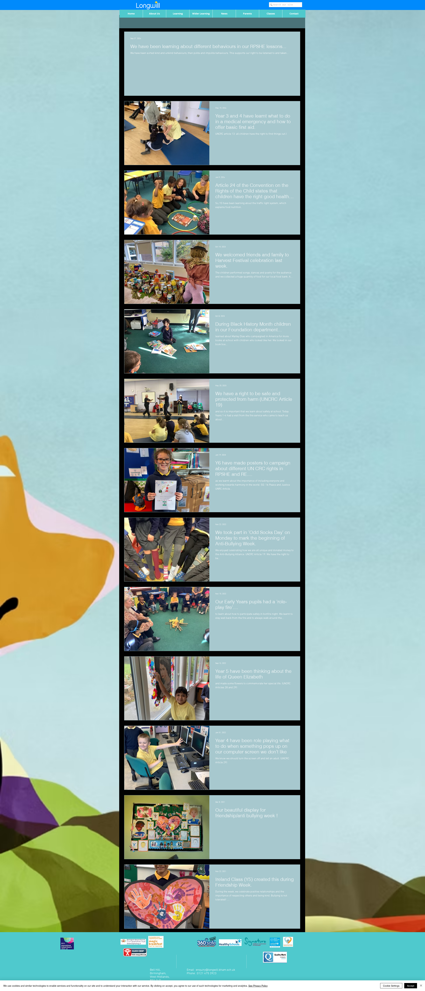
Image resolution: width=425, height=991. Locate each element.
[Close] (421, 985)
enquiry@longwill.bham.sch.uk (215, 970)
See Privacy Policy (258, 985)
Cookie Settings (391, 985)
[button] (154, 14)
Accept (410, 985)
